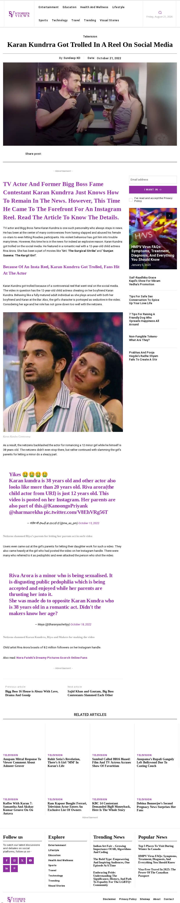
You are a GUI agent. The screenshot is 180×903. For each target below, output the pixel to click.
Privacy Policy (102, 894)
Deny (120, 885)
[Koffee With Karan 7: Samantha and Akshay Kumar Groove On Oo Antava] (23, 781)
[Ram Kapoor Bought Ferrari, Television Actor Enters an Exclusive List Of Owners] (68, 781)
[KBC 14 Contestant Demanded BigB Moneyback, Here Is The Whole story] (112, 781)
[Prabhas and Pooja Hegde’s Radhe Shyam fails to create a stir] (170, 357)
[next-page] (169, 215)
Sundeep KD (72, 58)
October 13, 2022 (88, 523)
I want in (151, 189)
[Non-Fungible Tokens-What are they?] (170, 338)
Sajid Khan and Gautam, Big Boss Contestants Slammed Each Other (90, 693)
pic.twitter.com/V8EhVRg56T (76, 512)
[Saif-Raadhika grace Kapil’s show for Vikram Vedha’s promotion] (170, 281)
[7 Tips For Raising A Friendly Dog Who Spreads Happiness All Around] (170, 319)
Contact (147, 894)
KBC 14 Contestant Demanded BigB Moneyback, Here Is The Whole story (111, 807)
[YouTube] (30, 860)
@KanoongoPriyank (65, 506)
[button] (171, 842)
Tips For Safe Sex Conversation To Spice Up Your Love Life (144, 300)
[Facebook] (6, 860)
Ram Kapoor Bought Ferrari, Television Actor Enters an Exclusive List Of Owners (67, 807)
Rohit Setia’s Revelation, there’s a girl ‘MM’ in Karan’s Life (64, 763)
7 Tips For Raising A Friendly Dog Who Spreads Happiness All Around (144, 319)
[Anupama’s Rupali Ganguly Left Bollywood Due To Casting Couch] (157, 737)
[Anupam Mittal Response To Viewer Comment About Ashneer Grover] (23, 737)
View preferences (156, 885)
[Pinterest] (14, 868)
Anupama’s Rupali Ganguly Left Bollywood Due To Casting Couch (155, 763)
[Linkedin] (6, 868)
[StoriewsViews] (19, 14)
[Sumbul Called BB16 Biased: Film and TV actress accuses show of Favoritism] (112, 737)
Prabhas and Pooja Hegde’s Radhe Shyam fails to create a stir (143, 356)
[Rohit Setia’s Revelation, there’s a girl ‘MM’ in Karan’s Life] (68, 737)
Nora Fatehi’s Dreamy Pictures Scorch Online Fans (51, 657)
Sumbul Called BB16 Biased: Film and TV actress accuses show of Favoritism (111, 763)
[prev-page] (161, 215)
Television (90, 36)
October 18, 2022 (80, 624)
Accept (84, 885)
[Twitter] (22, 860)
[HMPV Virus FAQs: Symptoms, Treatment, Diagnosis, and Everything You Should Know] (153, 238)
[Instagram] (14, 860)
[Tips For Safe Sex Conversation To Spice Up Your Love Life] (170, 300)
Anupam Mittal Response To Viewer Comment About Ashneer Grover (22, 763)
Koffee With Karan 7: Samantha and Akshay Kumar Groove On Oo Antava (18, 808)
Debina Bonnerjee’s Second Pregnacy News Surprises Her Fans (156, 807)
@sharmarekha (26, 512)
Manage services (88, 873)
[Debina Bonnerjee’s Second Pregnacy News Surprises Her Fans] (157, 782)
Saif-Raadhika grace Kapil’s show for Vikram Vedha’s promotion (144, 281)
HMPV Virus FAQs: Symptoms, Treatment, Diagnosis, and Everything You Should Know (152, 253)
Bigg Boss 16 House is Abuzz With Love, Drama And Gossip (31, 693)
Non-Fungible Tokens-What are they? (143, 338)
